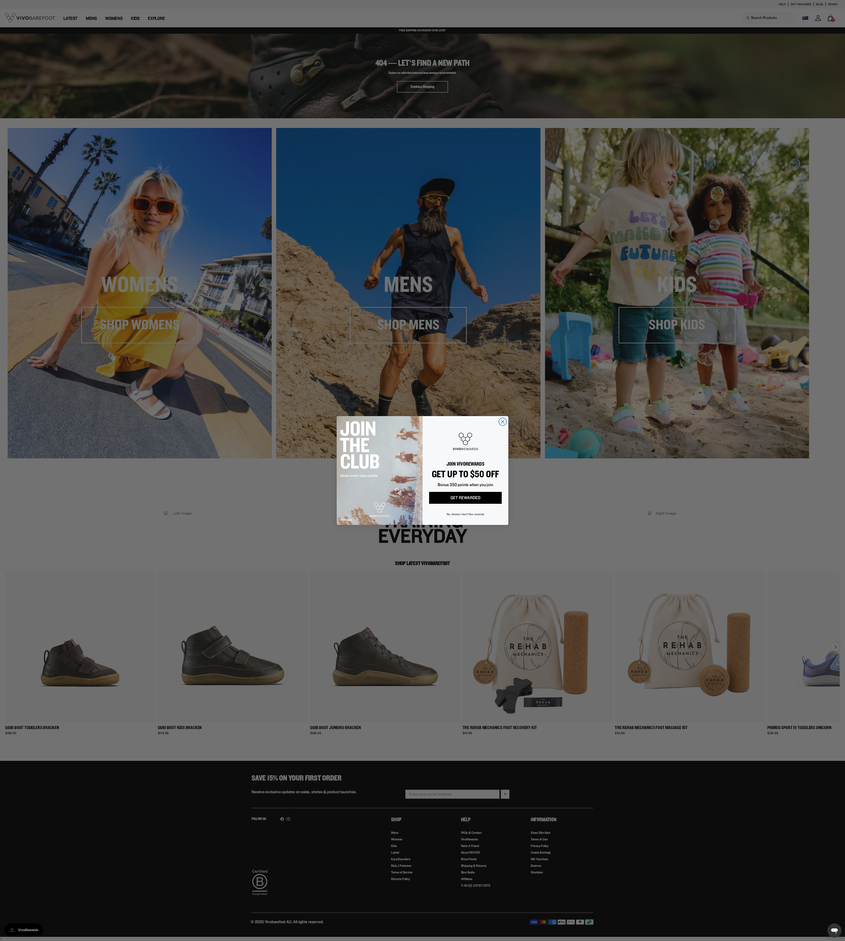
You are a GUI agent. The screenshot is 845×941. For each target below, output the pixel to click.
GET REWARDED (465, 497)
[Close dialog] (503, 422)
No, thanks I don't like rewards (465, 514)
